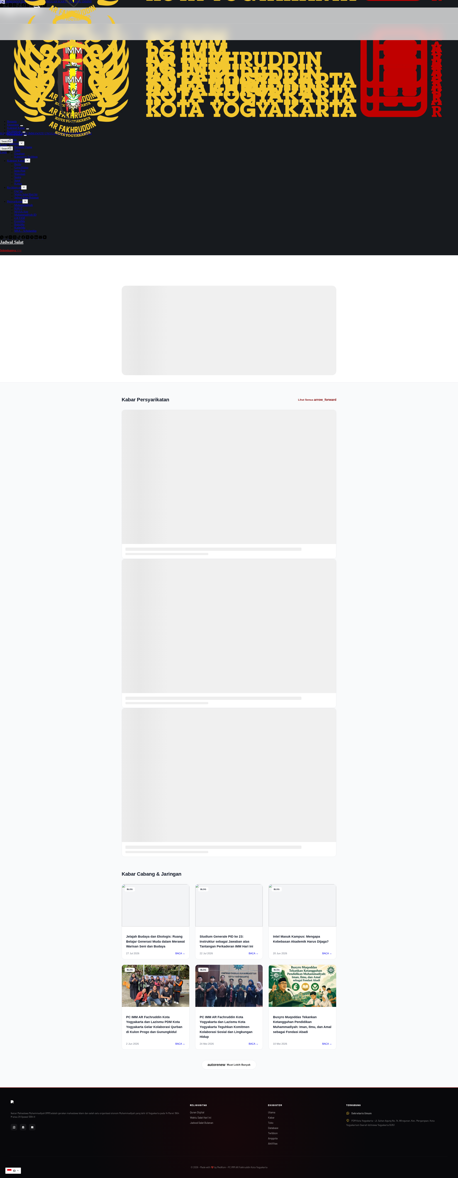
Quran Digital (197, 1112)
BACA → (180, 953)
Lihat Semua (317, 399)
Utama (271, 1112)
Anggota (272, 1138)
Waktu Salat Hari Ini (200, 1117)
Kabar (271, 1117)
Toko (270, 1122)
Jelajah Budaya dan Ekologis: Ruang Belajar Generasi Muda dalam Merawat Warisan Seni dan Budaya (155, 941)
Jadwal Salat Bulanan (201, 1122)
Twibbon (273, 1133)
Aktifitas (272, 1143)
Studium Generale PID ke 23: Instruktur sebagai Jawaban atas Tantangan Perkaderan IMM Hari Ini (226, 941)
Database (273, 1127)
